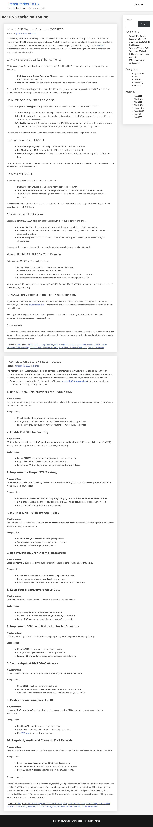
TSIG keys (25, 733)
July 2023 (137, 114)
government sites (37, 304)
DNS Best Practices (76, 803)
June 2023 (138, 117)
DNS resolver (88, 344)
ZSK (85, 347)
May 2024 (138, 102)
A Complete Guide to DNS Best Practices (34, 362)
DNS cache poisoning (43, 344)
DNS (19, 344)
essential (74, 381)
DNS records (76, 344)
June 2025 (138, 96)
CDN (48, 803)
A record (33, 803)
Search (129, 19)
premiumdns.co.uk (23, 3)
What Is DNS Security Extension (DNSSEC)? (35, 29)
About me (138, 4)
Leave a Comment (96, 347)
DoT (66, 347)
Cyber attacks (139, 73)
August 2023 (139, 111)
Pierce (33, 33)
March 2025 (139, 99)
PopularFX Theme (92, 820)
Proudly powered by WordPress (67, 820)
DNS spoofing (22, 347)
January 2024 (139, 108)
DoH (40, 347)
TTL (79, 806)
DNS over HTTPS (61, 344)
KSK (80, 347)
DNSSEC (101, 45)
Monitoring (138, 82)
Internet (137, 79)
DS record (73, 347)
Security (137, 85)
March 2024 (139, 105)
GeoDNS (61, 806)
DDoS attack (56, 803)
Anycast (41, 803)
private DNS (71, 806)
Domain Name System (53, 347)
